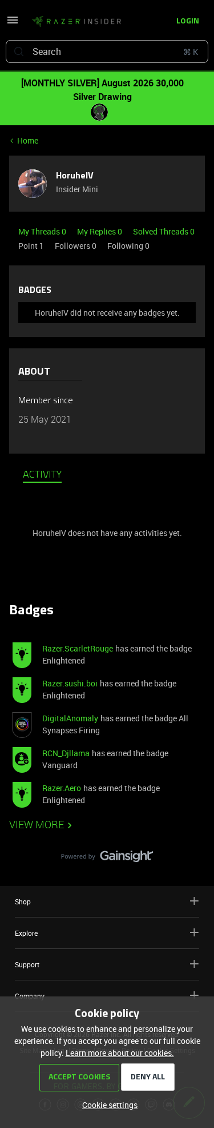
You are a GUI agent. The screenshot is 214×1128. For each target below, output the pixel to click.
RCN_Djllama (66, 753)
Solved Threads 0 (164, 231)
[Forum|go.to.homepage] (76, 22)
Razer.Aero (61, 788)
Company (30, 995)
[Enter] (19, 51)
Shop (23, 901)
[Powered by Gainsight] (107, 859)
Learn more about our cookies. (120, 1052)
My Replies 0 (100, 231)
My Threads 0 (43, 231)
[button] (12, 23)
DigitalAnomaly (70, 718)
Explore (26, 933)
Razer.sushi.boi (70, 683)
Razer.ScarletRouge (77, 648)
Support (27, 964)
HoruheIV (75, 176)
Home (27, 140)
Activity (42, 475)
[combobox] (107, 51)
